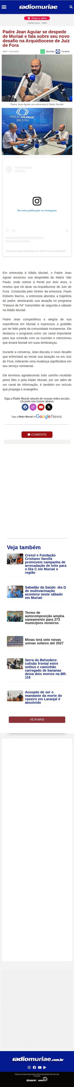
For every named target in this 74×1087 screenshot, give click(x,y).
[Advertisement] (37, 775)
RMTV (44, 23)
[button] (4, 7)
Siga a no (24, 416)
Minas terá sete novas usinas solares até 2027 (44, 641)
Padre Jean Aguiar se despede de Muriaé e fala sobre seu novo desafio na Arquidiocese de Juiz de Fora (36, 38)
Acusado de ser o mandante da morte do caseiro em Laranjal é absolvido (43, 697)
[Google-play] (44, 1067)
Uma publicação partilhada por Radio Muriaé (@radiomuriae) (39, 250)
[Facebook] (25, 407)
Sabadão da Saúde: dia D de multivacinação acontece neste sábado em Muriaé (45, 592)
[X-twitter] (48, 407)
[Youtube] (41, 407)
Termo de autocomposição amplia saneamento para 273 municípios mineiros (44, 618)
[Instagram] (33, 407)
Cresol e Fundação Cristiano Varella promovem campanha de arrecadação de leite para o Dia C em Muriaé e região (45, 563)
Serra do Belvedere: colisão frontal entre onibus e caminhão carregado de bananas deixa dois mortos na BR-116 (46, 668)
